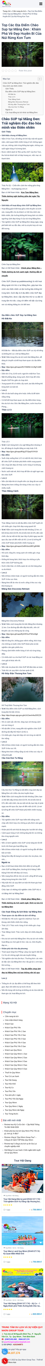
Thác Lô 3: (12, 97)
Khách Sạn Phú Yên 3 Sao (15, 1039)
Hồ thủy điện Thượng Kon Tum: (19, 104)
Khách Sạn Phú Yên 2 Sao (15, 1035)
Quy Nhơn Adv (10, 1362)
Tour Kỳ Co (9, 1088)
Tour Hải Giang (11, 1080)
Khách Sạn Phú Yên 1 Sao (15, 1031)
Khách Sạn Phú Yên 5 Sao (15, 1046)
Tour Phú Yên (10, 1091)
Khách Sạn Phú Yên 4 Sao (15, 1043)
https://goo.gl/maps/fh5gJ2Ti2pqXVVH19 (22, 452)
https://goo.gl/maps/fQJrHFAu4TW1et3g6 (22, 634)
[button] (38, 79)
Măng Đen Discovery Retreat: (18, 102)
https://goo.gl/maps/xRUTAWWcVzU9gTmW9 (23, 367)
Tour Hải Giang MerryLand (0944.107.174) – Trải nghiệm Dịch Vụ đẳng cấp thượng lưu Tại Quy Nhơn (22, 1200)
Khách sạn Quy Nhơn (13, 1050)
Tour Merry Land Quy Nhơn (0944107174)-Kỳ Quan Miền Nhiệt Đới (22, 1252)
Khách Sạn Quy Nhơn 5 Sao (16, 1069)
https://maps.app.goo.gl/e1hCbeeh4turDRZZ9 (23, 715)
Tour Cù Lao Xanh (12, 1076)
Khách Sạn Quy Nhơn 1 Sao (16, 1054)
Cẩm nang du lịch (19, 11)
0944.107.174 (12, 1353)
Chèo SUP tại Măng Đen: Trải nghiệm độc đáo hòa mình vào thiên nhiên (21, 84)
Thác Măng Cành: (14, 99)
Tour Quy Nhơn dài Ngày (14, 1110)
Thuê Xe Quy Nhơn (12, 1073)
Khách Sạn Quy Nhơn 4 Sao (16, 1065)
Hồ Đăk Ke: (12, 94)
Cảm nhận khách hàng (13, 1020)
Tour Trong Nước (11, 1114)
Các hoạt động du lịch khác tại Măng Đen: (21, 112)
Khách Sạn (9, 1024)
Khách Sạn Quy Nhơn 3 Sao (16, 1061)
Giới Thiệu (9, 89)
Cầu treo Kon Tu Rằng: (16, 107)
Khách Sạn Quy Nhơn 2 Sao (16, 1058)
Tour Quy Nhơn (11, 1103)
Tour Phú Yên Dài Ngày (14, 1099)
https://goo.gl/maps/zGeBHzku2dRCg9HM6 (23, 546)
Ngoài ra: (9, 110)
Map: (3, 715)
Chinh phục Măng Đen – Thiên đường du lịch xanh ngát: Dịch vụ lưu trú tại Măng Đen (22, 903)
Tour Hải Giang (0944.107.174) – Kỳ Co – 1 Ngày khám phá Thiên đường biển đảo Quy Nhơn (22, 1304)
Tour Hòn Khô (10, 1084)
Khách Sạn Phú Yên (13, 1028)
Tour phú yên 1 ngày (13, 1095)
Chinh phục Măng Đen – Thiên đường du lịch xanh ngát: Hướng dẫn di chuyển (22, 272)
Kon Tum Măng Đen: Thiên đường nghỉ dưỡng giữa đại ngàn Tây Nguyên (21, 196)
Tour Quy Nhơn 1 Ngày (14, 1106)
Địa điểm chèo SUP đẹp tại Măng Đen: (20, 91)
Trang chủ (6, 11)
